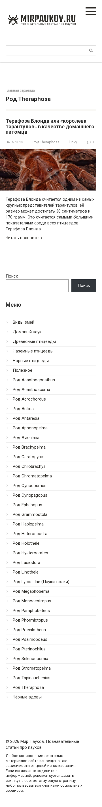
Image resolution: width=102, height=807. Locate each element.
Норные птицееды (31, 360)
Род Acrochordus (29, 399)
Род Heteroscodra (30, 533)
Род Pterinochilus (29, 649)
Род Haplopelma (28, 524)
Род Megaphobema (31, 591)
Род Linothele (26, 572)
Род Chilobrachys (29, 466)
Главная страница (20, 90)
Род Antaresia (26, 418)
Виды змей (23, 322)
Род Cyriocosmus (29, 485)
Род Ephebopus (27, 504)
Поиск (12, 276)
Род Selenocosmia (30, 658)
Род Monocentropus (32, 600)
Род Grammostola (30, 514)
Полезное (22, 370)
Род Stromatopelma (32, 668)
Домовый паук (27, 331)
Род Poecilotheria (29, 629)
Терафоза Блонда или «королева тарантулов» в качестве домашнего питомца (50, 126)
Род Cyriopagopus (30, 495)
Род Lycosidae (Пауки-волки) (41, 581)
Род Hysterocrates (30, 552)
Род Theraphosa (46, 142)
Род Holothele (26, 543)
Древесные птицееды (34, 341)
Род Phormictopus (30, 620)
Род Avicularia (26, 437)
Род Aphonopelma (30, 427)
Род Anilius (23, 408)
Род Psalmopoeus (30, 639)
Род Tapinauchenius (31, 677)
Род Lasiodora (26, 562)
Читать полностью (24, 237)
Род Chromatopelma (32, 476)
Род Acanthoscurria (31, 389)
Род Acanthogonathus (34, 379)
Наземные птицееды (33, 351)
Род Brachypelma (29, 447)
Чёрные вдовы (27, 697)
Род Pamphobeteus (31, 610)
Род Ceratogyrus (28, 456)
